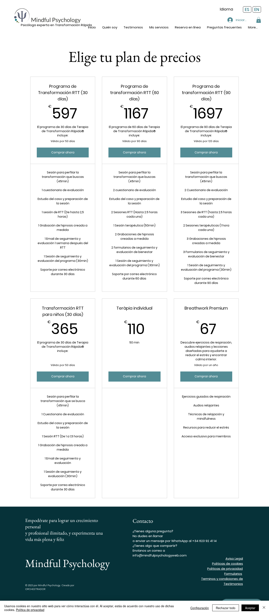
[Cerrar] (263, 608)
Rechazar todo (225, 608)
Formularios (233, 573)
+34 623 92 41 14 (204, 541)
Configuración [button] (199, 608)
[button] (159, 27)
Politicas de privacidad (225, 568)
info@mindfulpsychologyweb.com (160, 555)
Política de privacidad (30, 610)
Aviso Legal (234, 558)
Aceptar (250, 608)
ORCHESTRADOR (35, 589)
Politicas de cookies (227, 563)
